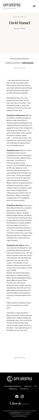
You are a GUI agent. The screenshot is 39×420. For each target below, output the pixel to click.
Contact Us (24, 389)
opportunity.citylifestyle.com (19, 416)
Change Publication (10, 8)
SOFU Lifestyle (27, 63)
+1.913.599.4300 (15, 412)
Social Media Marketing (12, 386)
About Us (27, 386)
